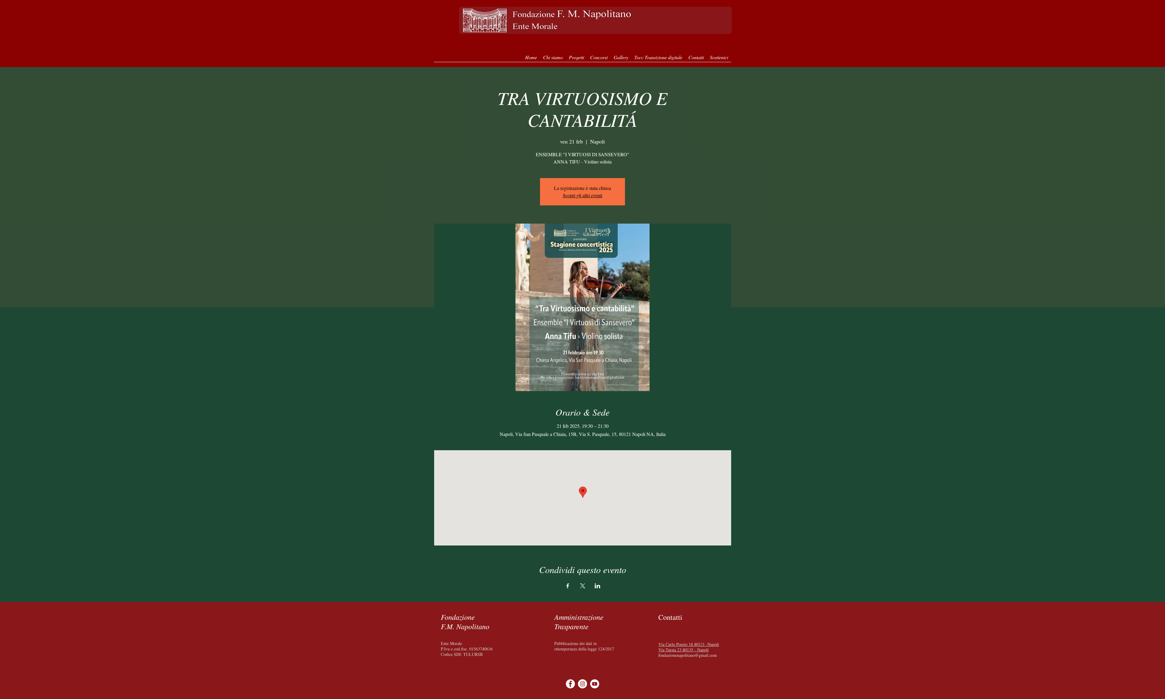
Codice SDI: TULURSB (462, 654)
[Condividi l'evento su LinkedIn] (597, 585)
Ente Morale (451, 643)
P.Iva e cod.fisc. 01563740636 (467, 649)
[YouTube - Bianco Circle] (594, 683)
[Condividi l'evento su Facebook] (568, 585)
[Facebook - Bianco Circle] (570, 683)
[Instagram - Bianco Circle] (582, 683)
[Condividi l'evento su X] (583, 585)
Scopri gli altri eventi (582, 195)
